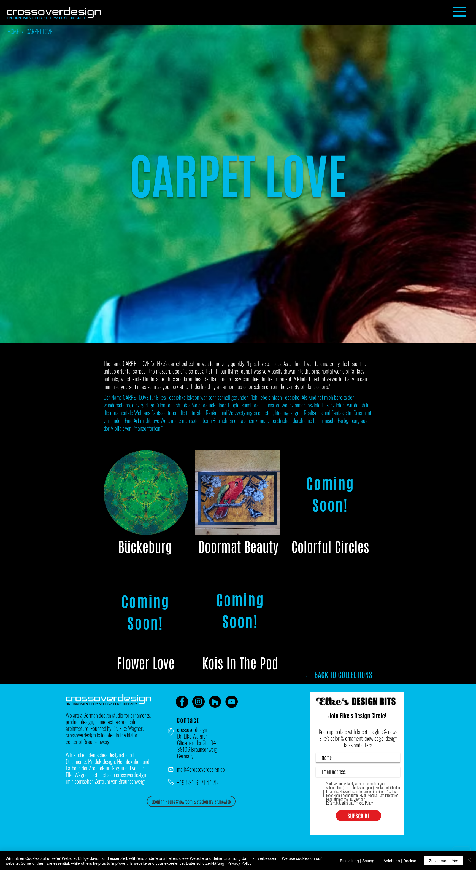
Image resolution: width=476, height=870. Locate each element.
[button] (459, 12)
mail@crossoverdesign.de (201, 769)
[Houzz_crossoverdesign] (215, 702)
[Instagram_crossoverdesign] (198, 702)
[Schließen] (469, 861)
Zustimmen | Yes (443, 860)
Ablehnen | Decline (399, 860)
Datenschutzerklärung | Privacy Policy (218, 863)
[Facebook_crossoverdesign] (182, 702)
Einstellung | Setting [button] (357, 860)
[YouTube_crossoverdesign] (231, 702)
